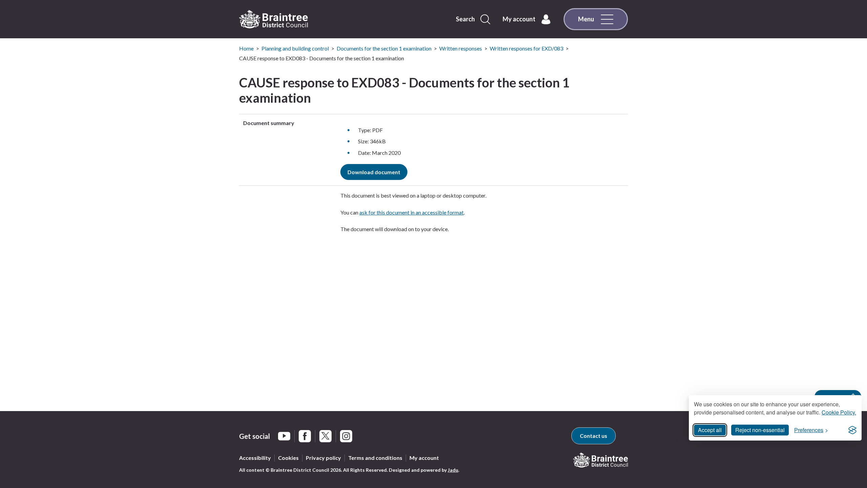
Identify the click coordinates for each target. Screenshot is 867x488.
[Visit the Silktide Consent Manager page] (852, 430)
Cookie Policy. (839, 412)
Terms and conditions (375, 457)
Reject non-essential (760, 430)
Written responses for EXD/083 (526, 48)
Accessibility (255, 457)
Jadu (453, 470)
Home (246, 48)
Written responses (460, 48)
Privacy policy (323, 457)
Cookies (288, 457)
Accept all (710, 430)
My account (424, 457)
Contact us (593, 435)
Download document (373, 172)
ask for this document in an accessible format (411, 212)
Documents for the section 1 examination (384, 48)
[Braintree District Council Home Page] (273, 19)
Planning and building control (295, 48)
